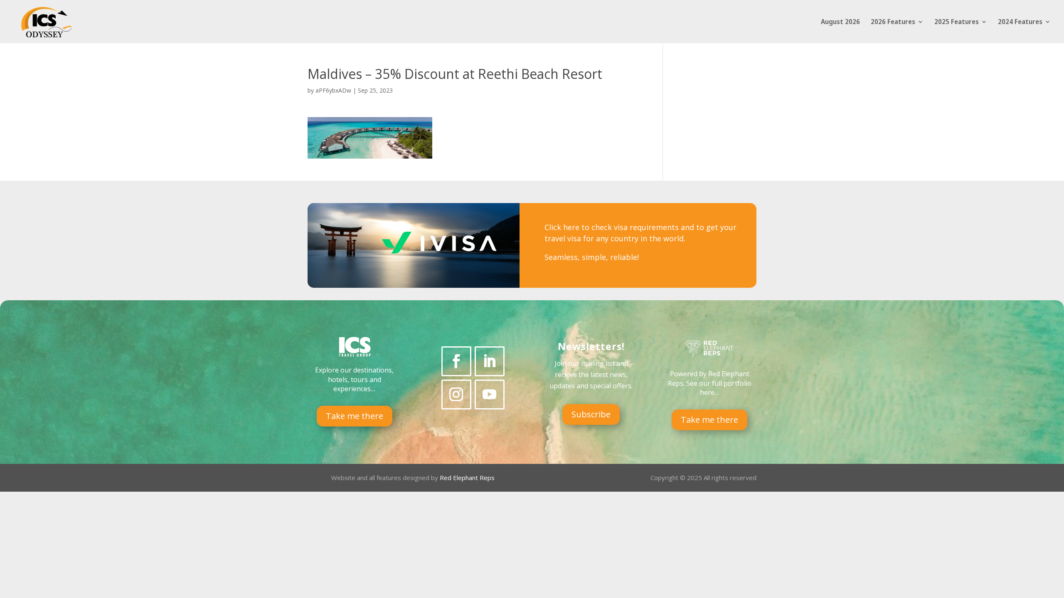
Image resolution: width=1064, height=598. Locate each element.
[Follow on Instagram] (456, 394)
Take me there (354, 416)
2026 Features (893, 22)
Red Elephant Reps (468, 477)
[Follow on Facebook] (456, 361)
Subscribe (591, 414)
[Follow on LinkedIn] (490, 361)
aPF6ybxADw (333, 90)
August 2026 (840, 22)
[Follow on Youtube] (490, 394)
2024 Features (1020, 22)
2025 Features (956, 22)
